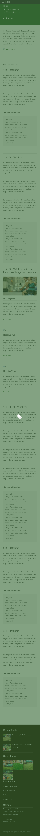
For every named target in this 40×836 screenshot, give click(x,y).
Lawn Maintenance (11, 786)
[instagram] (7, 7)
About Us (8, 795)
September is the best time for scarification (22, 746)
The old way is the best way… (21, 735)
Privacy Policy (9, 799)
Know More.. (7, 319)
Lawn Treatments (10, 791)
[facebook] (4, 7)
